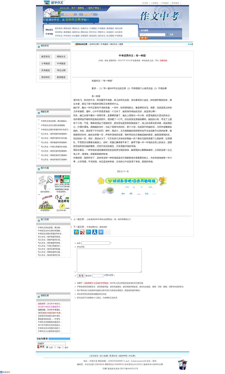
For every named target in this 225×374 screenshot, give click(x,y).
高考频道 (175, 3)
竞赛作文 (84, 28)
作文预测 (110, 36)
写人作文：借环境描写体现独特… (55, 134)
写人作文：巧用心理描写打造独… (55, 147)
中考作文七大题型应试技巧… (50, 331)
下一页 (126, 171)
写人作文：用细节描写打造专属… (55, 138)
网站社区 (84, 32)
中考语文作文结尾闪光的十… (50, 328)
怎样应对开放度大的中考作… (50, 316)
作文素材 (76, 36)
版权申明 (123, 356)
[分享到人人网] (94, 231)
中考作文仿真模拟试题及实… (50, 322)
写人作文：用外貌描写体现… (50, 243)
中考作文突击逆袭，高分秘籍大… (55, 121)
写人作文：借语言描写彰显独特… (55, 151)
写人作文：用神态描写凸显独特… (55, 155)
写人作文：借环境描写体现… (50, 237)
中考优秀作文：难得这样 (97, 227)
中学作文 (58, 36)
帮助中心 (101, 32)
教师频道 (67, 32)
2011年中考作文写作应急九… (50, 325)
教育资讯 (58, 28)
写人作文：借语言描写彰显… (50, 249)
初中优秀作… (45, 192)
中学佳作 (67, 36)
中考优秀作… (62, 192)
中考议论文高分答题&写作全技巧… (55, 130)
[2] (121, 171)
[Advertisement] (53, 275)
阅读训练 (93, 36)
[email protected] (138, 361)
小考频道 (154, 3)
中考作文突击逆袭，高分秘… (50, 228)
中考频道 (165, 3)
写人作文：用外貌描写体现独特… (55, 142)
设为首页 (118, 32)
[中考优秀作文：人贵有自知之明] (46, 209)
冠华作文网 (94, 44)
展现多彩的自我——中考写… (50, 319)
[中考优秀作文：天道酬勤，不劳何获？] (62, 190)
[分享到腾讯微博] (88, 231)
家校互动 (76, 32)
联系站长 (114, 356)
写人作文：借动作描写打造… (50, 255)
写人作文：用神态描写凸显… (50, 252)
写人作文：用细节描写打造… (50, 240)
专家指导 (84, 36)
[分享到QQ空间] (76, 231)
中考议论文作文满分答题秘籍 (53, 125)
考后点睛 (118, 28)
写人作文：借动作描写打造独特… (55, 159)
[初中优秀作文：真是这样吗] (46, 190)
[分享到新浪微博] (82, 231)
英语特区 (58, 32)
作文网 (145, 3)
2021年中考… (62, 210)
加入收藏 (104, 356)
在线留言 (110, 32)
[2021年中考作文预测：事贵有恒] (62, 209)
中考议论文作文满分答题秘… (50, 231)
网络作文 (76, 28)
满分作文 (101, 36)
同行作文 (93, 32)
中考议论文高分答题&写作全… (50, 234)
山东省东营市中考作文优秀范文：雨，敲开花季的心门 (109, 219)
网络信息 (67, 28)
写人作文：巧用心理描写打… (50, 246)
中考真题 (118, 36)
